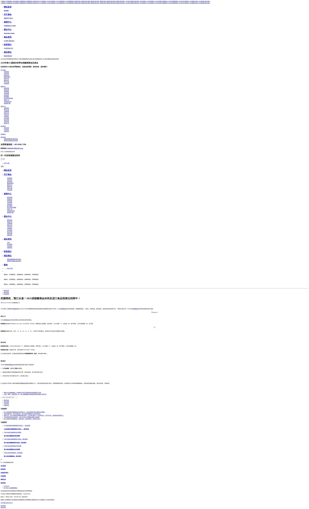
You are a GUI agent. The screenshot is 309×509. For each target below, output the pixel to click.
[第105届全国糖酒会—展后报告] (13, 452)
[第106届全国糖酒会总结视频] (12, 446)
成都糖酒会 (63, 308)
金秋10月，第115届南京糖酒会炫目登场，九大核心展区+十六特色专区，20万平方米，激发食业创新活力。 (34, 415)
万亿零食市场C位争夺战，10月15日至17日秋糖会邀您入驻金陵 (22, 417)
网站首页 (8, 170)
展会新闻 (6, 294)
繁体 (2, 166)
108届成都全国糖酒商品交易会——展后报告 (16, 429)
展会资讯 (6, 292)
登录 (5, 163)
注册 (8, 163)
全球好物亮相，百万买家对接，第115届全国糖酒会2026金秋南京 (22, 413)
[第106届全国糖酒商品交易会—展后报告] (16, 439)
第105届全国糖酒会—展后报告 (12, 456)
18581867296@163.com (15, 148)
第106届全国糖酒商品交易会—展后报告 (15, 442)
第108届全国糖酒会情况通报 (12, 435)
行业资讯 (6, 403)
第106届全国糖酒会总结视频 (12, 449)
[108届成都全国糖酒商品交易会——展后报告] (17, 425)
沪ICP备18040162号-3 (7, 502)
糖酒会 (8, 320)
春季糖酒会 (10, 364)
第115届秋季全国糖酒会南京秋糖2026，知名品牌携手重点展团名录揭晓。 (25, 412)
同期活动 (6, 405)
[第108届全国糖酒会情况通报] (12, 432)
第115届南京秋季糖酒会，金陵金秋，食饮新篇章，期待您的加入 (22, 419)
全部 (8, 242)
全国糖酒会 (15, 308)
